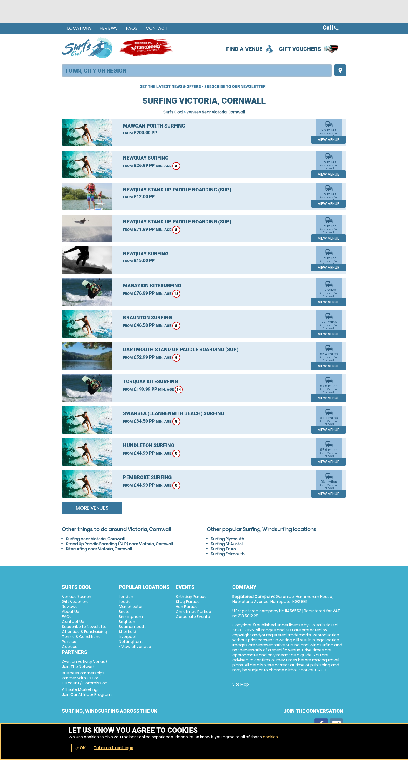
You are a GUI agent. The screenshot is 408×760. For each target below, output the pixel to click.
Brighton (127, 621)
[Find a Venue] (197, 70)
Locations (79, 28)
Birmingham (131, 616)
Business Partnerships (84, 678)
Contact (156, 28)
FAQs (131, 28)
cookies (270, 737)
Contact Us (73, 621)
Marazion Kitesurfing (152, 285)
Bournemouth (132, 626)
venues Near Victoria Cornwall (216, 112)
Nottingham (131, 641)
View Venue (328, 140)
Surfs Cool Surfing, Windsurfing (87, 47)
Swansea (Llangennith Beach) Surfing (173, 413)
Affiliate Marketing (87, 692)
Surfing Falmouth (228, 554)
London (126, 596)
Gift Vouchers (300, 49)
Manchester (131, 606)
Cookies (69, 646)
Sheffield (127, 631)
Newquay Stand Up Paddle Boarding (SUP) (177, 190)
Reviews (109, 28)
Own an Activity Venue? (85, 664)
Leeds (124, 601)
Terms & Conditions (81, 636)
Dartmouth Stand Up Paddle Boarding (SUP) (180, 349)
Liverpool (127, 636)
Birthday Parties (191, 596)
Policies (69, 641)
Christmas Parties (193, 611)
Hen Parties (187, 606)
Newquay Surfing (145, 158)
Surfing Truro (223, 549)
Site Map (240, 684)
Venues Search (76, 596)
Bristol (124, 611)
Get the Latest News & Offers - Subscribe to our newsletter (203, 86)
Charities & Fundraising (84, 631)
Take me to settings (113, 748)
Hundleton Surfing (148, 445)
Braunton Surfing (147, 317)
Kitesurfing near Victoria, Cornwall (99, 549)
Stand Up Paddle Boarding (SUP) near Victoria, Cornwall (119, 544)
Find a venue (244, 49)
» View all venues (135, 646)
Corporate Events (193, 616)
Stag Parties (188, 601)
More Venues (92, 507)
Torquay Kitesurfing (150, 381)
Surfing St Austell (227, 544)
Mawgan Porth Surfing (154, 126)
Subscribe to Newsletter (85, 626)
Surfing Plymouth (227, 539)
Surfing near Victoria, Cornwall (95, 539)
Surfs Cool (173, 112)
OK (80, 748)
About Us (70, 611)
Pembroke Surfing (147, 477)
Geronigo (146, 47)
